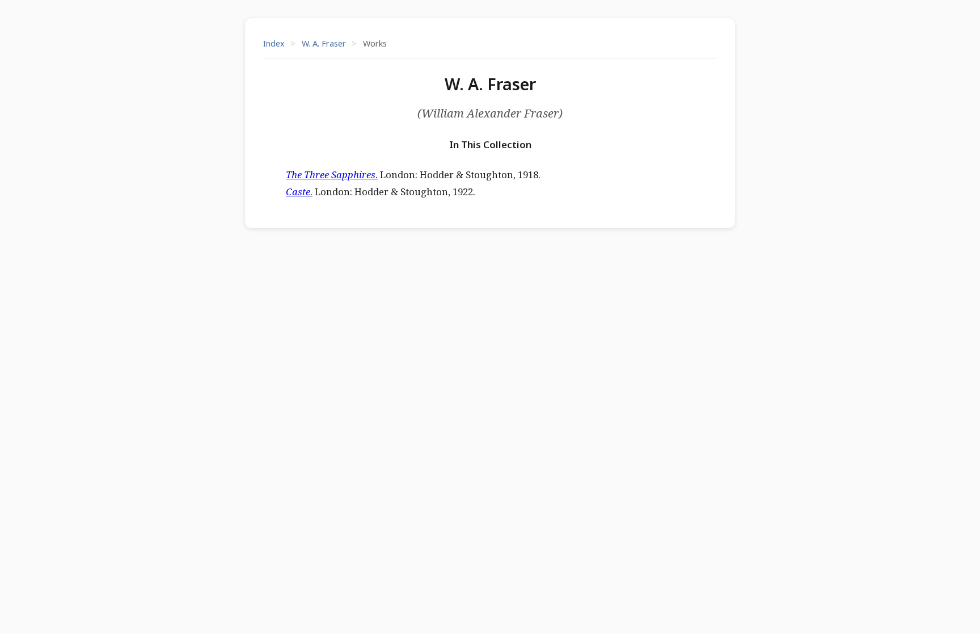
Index (274, 43)
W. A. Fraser (324, 43)
